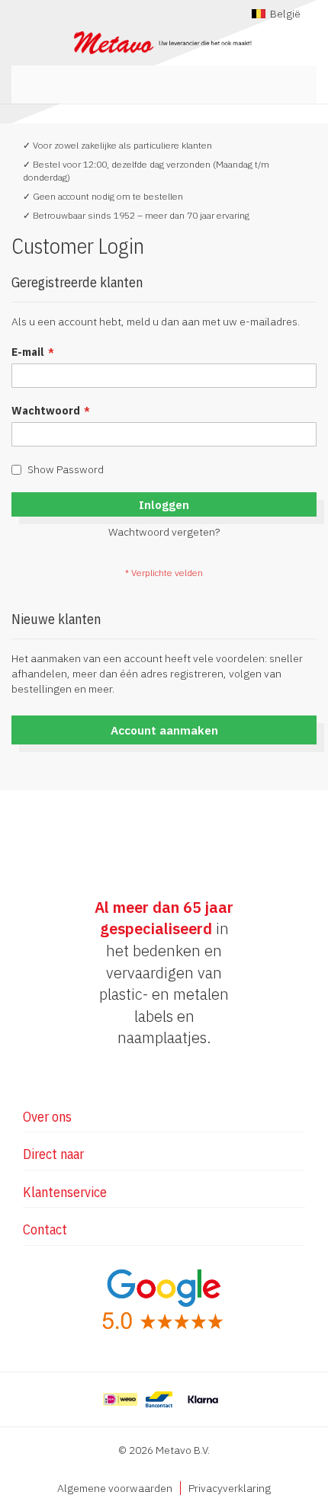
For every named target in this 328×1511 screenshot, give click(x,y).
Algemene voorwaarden (114, 1488)
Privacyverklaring (229, 1488)
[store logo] (164, 42)
